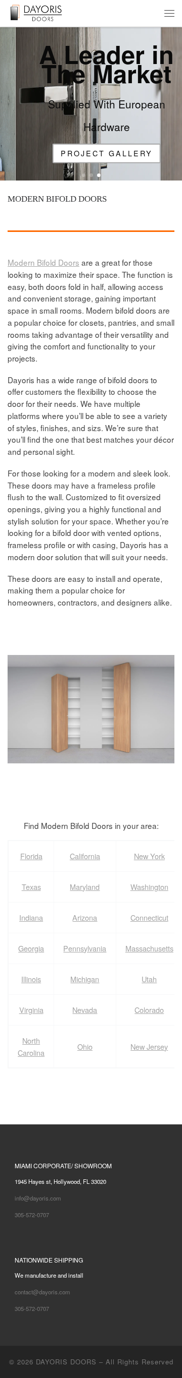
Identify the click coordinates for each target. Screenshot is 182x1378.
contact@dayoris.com (42, 1292)
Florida (31, 856)
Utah (149, 979)
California (85, 856)
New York (149, 856)
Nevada (84, 1009)
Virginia (31, 1009)
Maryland (85, 886)
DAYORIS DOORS (66, 1361)
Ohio (85, 1046)
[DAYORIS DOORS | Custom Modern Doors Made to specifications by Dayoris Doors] (44, 12)
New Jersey (149, 1046)
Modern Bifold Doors (43, 262)
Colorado (149, 1009)
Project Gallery (91, 153)
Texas (31, 886)
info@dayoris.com (38, 1198)
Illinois (31, 979)
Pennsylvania (84, 948)
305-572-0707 (32, 1215)
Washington (149, 886)
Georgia (31, 948)
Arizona (84, 917)
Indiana (31, 917)
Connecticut (149, 917)
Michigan (84, 979)
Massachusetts (149, 948)
